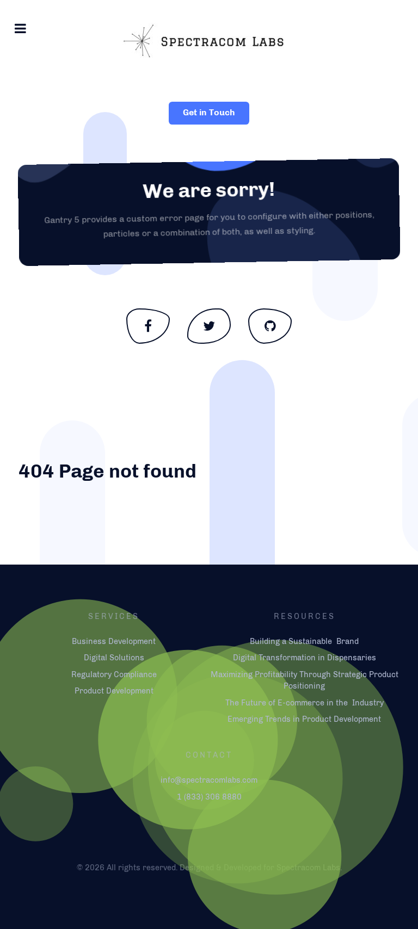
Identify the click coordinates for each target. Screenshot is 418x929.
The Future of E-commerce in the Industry (304, 703)
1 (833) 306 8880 (209, 797)
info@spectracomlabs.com (209, 780)
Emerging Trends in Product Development (304, 719)
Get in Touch (209, 112)
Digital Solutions (114, 657)
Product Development (114, 691)
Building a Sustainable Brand (304, 641)
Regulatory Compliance (114, 674)
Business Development (114, 641)
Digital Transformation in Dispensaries (304, 657)
